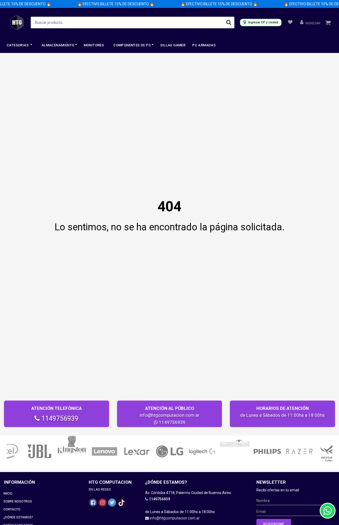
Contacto (11, 509)
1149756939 (59, 418)
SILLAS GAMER (172, 45)
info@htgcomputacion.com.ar (169, 415)
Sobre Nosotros (17, 501)
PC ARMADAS (204, 45)
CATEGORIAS (18, 45)
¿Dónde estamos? (18, 517)
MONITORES (94, 45)
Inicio (7, 493)
